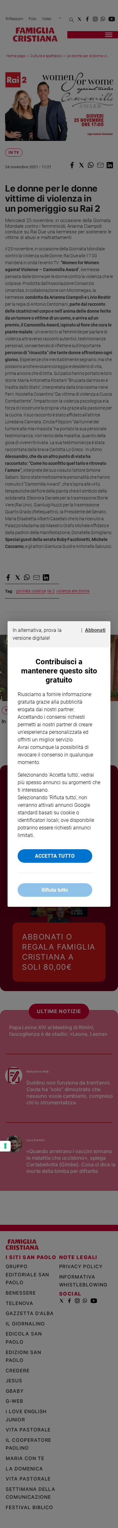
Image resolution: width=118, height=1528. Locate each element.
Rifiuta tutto (55, 890)
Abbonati (95, 630)
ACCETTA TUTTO (55, 856)
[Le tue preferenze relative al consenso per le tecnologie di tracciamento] (5, 1146)
